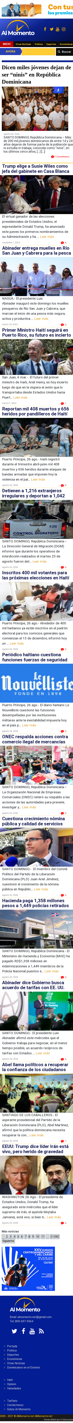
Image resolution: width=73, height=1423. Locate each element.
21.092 (54, 1236)
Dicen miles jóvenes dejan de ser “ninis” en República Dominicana (36, 74)
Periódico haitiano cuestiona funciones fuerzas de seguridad (34, 657)
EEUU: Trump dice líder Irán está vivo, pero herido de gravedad (35, 1149)
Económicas (14, 1359)
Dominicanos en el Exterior (23, 1367)
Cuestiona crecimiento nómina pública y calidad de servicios (33, 821)
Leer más (47, 237)
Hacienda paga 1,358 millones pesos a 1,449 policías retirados (35, 903)
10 (37, 1236)
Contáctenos (15, 1405)
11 (42, 1236)
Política (39, 44)
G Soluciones (66, 1419)
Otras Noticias (23, 44)
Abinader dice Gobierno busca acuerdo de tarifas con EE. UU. (33, 985)
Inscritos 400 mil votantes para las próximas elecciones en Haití (35, 575)
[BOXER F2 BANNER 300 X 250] (28, 1268)
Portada (12, 1346)
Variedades (14, 1388)
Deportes (51, 44)
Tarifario (12, 1400)
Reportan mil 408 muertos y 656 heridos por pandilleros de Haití (35, 411)
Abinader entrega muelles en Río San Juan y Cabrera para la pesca (36, 250)
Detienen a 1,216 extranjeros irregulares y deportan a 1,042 (33, 493)
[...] (43, 151)
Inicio (7, 44)
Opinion (11, 1384)
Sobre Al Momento (19, 1409)
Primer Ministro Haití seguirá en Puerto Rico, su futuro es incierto (36, 332)
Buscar (66, 51)
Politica (12, 1350)
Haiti (10, 1380)
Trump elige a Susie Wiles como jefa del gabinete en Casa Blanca (35, 168)
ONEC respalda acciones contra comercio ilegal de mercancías (35, 739)
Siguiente (8, 1241)
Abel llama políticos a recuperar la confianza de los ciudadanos (35, 1067)
